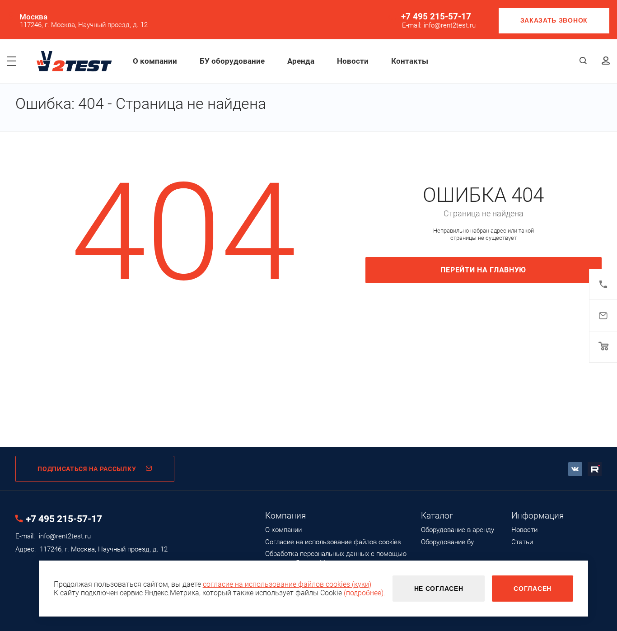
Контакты (409, 60)
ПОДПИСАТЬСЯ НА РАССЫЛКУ (86, 468)
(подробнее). (364, 593)
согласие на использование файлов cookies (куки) (287, 584)
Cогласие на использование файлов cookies (333, 542)
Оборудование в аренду (457, 530)
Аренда (300, 60)
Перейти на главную (483, 270)
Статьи (522, 542)
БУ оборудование (232, 60)
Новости (353, 60)
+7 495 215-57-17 (436, 16)
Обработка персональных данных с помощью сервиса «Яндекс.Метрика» (336, 558)
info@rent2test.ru (450, 25)
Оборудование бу (447, 542)
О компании (155, 60)
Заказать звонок (554, 20)
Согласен (533, 588)
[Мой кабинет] (606, 61)
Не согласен (438, 588)
